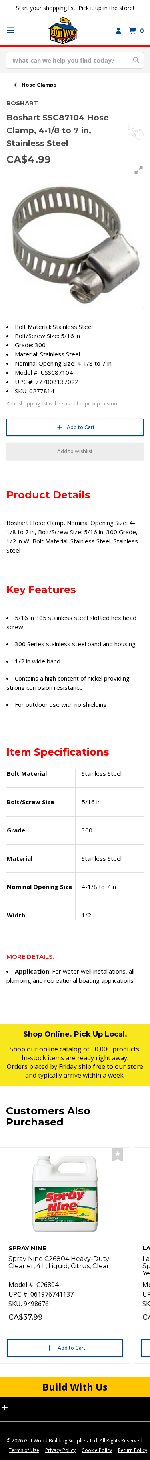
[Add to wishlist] (117, 1155)
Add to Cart (81, 427)
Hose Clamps (39, 85)
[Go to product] (65, 1194)
